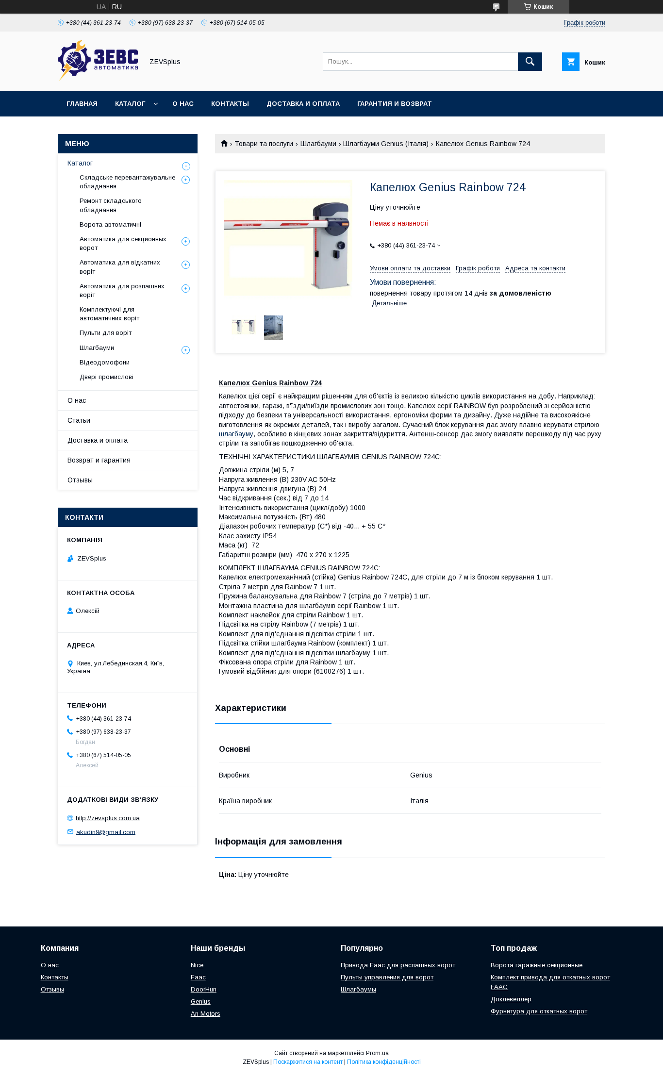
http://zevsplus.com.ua (108, 818)
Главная (82, 103)
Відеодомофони (105, 362)
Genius (201, 1001)
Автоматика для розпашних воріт (122, 290)
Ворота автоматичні (110, 224)
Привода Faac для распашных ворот (398, 965)
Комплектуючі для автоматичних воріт (109, 314)
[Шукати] (530, 61)
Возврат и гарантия (99, 460)
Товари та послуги (263, 144)
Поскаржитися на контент (308, 1061)
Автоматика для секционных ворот (123, 243)
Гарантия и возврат (394, 103)
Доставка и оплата (303, 103)
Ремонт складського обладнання (111, 205)
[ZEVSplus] (98, 79)
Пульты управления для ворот (387, 977)
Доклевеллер (511, 999)
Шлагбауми (318, 144)
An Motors (205, 1013)
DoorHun (203, 989)
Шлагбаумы (358, 989)
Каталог (130, 103)
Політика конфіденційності (384, 1061)
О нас (183, 103)
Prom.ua (377, 1053)
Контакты (230, 103)
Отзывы (80, 480)
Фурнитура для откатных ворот (539, 1011)
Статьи (78, 420)
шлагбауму (236, 434)
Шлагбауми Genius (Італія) (386, 144)
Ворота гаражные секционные (536, 965)
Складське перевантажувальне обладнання (127, 182)
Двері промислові (106, 376)
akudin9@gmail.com (105, 831)
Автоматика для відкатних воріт (120, 267)
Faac (198, 977)
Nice (197, 965)
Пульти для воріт (106, 332)
